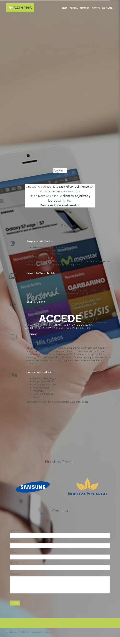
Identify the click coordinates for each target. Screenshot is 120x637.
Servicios (84, 8)
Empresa (15, 562)
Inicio (64, 8)
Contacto (107, 8)
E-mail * (14, 552)
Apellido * (15, 540)
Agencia (74, 8)
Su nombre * (17, 530)
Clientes (96, 8)
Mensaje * (15, 573)
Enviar (15, 602)
